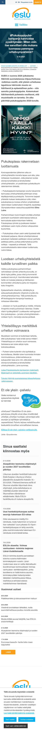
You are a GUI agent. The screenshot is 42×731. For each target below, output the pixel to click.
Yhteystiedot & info (27, 2)
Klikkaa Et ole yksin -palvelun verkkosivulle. (19, 429)
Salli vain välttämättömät (16, 726)
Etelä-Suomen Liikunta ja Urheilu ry (14, 66)
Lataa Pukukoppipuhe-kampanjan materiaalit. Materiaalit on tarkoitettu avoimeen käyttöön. (20, 371)
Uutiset (33, 66)
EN (19, 2)
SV (16, 2)
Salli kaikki (10, 719)
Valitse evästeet (26, 719)
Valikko (22, 24)
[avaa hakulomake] (2, 2)
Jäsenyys (37, 2)
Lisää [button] (8, 652)
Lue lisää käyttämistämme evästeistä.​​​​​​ (19, 713)
